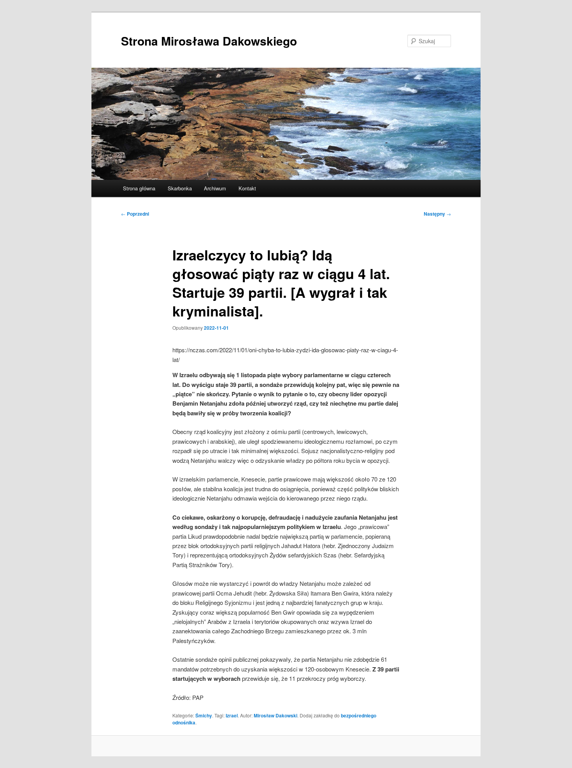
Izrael (232, 715)
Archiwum (215, 188)
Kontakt (247, 188)
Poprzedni (135, 213)
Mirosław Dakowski (275, 715)
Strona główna (139, 188)
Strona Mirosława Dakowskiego (209, 40)
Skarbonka (180, 188)
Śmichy (203, 715)
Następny (437, 213)
